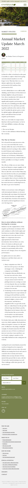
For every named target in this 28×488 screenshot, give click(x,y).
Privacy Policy (15, 481)
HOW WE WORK (6, 451)
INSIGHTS (4, 472)
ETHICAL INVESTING (8, 460)
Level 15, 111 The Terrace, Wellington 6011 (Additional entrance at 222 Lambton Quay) (12, 397)
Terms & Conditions (6, 481)
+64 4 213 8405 (5, 403)
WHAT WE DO (5, 437)
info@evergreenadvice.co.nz (8, 389)
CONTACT (4, 474)
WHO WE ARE (5, 426)
